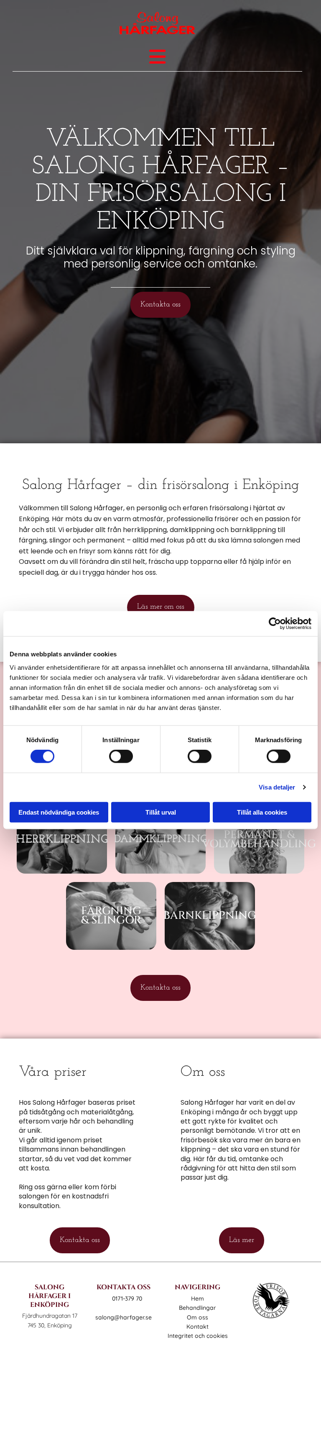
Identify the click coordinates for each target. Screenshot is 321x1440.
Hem (197, 1298)
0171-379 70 (127, 1298)
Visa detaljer (277, 787)
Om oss (197, 1317)
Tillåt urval (160, 811)
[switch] (121, 756)
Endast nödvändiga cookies (58, 811)
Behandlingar (197, 1307)
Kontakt (197, 1326)
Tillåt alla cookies (262, 811)
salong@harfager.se (123, 1317)
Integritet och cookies (198, 1336)
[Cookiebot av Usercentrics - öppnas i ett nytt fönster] (274, 623)
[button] (160, 305)
